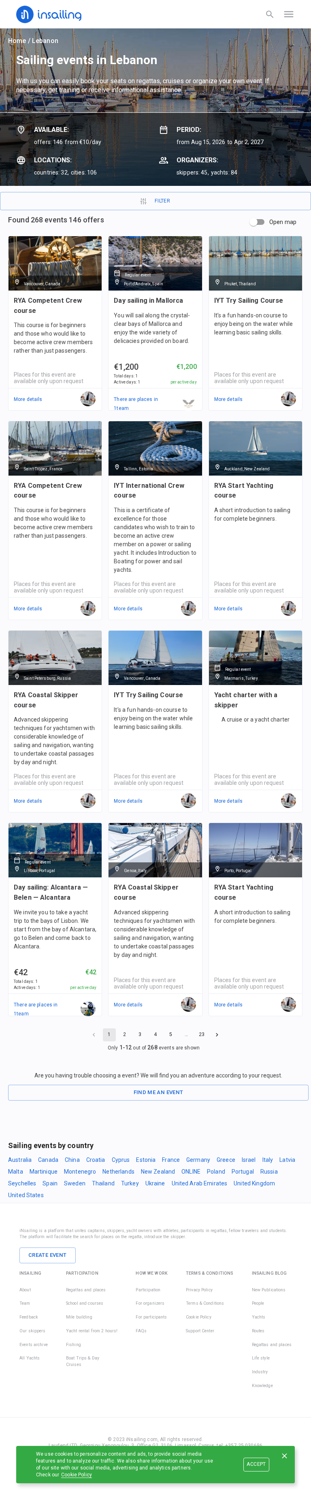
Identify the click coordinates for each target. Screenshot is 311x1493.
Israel (249, 1160)
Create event (47, 1255)
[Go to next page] (217, 1034)
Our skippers (32, 1331)
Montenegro (80, 1171)
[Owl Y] (189, 404)
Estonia (146, 1160)
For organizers (150, 1303)
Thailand (103, 1183)
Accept (256, 1464)
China (72, 1160)
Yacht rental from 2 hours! (91, 1331)
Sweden (74, 1183)
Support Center (200, 1331)
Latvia (287, 1160)
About (25, 1290)
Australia (20, 1160)
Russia (269, 1171)
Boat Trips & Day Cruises (82, 1361)
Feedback (28, 1317)
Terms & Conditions (205, 1303)
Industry (260, 1372)
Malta (15, 1171)
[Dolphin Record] (88, 1009)
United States (26, 1195)
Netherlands (118, 1171)
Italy (267, 1160)
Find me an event (158, 1092)
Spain (50, 1183)
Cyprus (121, 1160)
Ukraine (155, 1183)
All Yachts (29, 1358)
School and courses (84, 1303)
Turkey (130, 1183)
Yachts (259, 1317)
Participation (148, 1290)
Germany (198, 1160)
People (258, 1303)
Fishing (73, 1344)
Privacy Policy (199, 1290)
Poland (216, 1171)
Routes (258, 1331)
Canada (48, 1160)
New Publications (269, 1290)
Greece (226, 1160)
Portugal (243, 1171)
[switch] (253, 222)
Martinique (44, 1171)
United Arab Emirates (200, 1183)
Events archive (33, 1344)
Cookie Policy (76, 1475)
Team (24, 1303)
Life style (261, 1358)
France (171, 1160)
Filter (162, 201)
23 (201, 1034)
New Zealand (158, 1171)
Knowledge (262, 1385)
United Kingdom (254, 1183)
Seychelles (22, 1183)
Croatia (95, 1160)
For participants (151, 1317)
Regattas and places (86, 1290)
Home (17, 41)
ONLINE (190, 1171)
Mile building (79, 1317)
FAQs (141, 1331)
